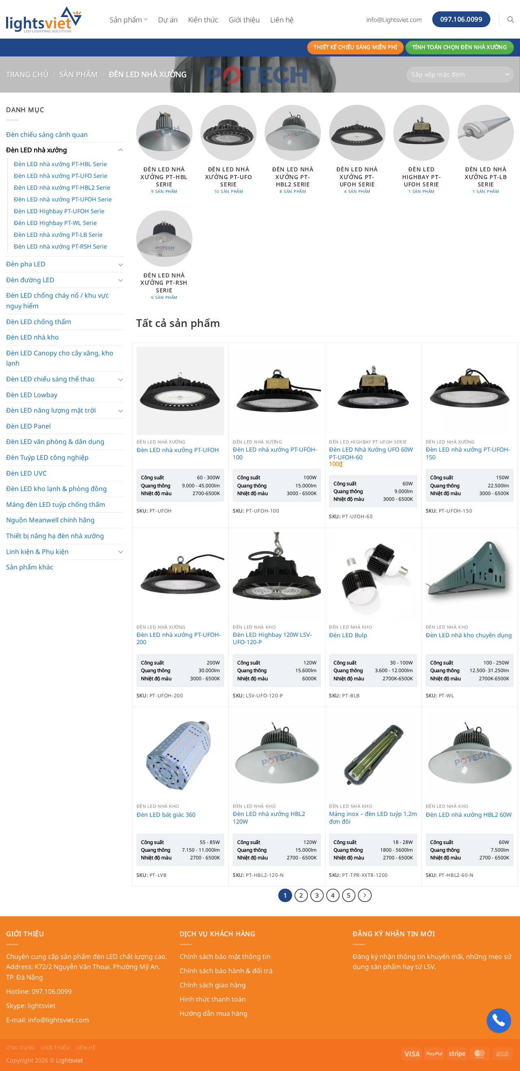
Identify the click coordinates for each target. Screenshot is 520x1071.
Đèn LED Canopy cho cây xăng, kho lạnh (59, 358)
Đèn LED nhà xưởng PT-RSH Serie (60, 246)
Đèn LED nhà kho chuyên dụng (469, 635)
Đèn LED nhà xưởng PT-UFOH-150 (468, 453)
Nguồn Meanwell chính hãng (50, 519)
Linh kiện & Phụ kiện (37, 551)
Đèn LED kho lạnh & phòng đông (56, 488)
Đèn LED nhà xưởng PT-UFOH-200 (178, 638)
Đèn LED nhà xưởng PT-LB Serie (58, 234)
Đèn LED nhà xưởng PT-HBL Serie (60, 164)
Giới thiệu (244, 19)
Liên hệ (282, 19)
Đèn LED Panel (28, 426)
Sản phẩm (126, 19)
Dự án (168, 19)
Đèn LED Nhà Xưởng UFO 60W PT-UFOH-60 (371, 453)
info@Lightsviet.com (394, 19)
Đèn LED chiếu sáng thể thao (50, 378)
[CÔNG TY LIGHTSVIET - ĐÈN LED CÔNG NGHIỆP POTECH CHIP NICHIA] (52, 19)
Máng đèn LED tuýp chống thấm (55, 504)
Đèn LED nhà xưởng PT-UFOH (177, 450)
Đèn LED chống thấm (38, 321)
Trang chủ (27, 74)
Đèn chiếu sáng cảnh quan (47, 134)
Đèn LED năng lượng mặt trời (51, 410)
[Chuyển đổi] (120, 150)
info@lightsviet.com (58, 1019)
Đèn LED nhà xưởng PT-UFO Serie (60, 176)
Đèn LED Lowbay (31, 394)
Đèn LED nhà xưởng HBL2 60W (468, 814)
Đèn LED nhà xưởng (36, 149)
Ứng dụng (20, 1047)
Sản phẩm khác (29, 567)
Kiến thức (203, 19)
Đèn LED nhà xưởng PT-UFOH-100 (275, 453)
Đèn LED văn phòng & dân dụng (55, 441)
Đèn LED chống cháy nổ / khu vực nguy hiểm (57, 300)
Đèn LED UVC (26, 473)
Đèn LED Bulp (348, 635)
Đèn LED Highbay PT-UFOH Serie (59, 211)
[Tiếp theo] (365, 895)
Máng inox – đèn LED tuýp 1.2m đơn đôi (373, 817)
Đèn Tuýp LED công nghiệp (47, 457)
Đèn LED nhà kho (32, 337)
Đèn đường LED (30, 279)
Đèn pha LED (26, 264)
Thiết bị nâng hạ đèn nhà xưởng (55, 535)
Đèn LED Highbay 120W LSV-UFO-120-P (272, 638)
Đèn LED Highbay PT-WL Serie (55, 223)
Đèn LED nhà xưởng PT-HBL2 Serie (62, 187)
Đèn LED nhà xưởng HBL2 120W (269, 817)
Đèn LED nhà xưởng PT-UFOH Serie (63, 199)
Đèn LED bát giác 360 (165, 814)
